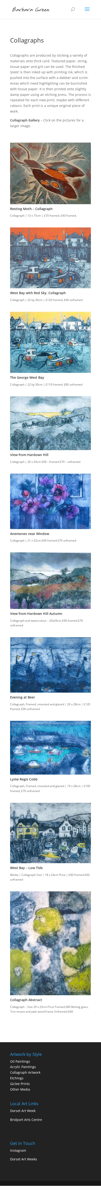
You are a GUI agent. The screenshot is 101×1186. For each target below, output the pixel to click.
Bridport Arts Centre (26, 1119)
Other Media (20, 1089)
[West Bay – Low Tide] (50, 862)
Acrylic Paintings (23, 1067)
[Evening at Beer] (50, 691)
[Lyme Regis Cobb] (50, 773)
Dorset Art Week (22, 1110)
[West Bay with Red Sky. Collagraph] (50, 287)
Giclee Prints (20, 1083)
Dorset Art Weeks (23, 1159)
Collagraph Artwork (25, 1072)
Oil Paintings (20, 1061)
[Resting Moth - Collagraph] (50, 203)
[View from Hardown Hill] (50, 449)
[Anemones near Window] (50, 528)
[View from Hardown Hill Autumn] (50, 607)
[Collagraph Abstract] (50, 994)
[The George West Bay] (50, 371)
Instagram (18, 1150)
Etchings (16, 1078)
